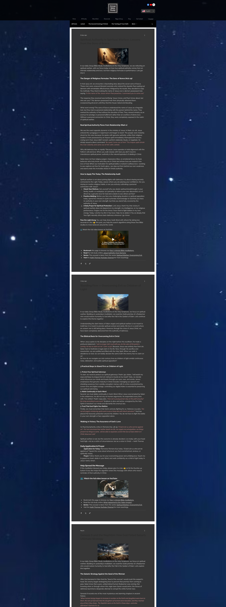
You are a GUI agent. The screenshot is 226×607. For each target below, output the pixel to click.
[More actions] (145, 35)
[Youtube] (151, 4)
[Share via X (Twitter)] (85, 263)
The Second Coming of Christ (98, 24)
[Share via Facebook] (81, 263)
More (133, 24)
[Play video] (113, 239)
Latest (83, 24)
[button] (152, 24)
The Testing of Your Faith (119, 24)
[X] (153, 4)
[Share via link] (90, 263)
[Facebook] (148, 4)
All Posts (74, 24)
